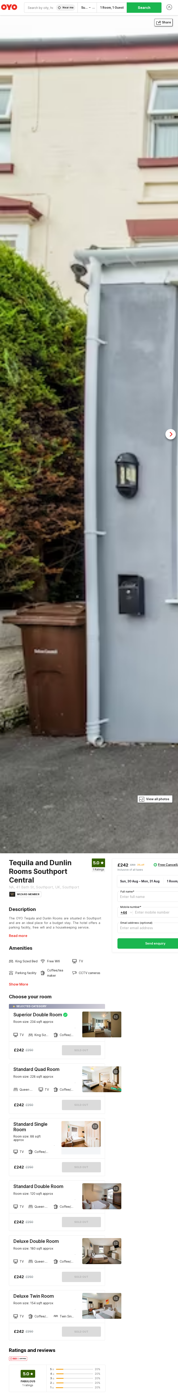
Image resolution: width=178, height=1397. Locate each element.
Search (144, 7)
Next (170, 434)
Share (166, 22)
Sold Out (81, 1105)
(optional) (136, 922)
